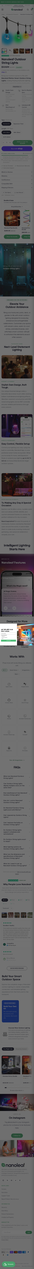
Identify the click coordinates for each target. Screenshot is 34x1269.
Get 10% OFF (8, 640)
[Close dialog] (33, 624)
